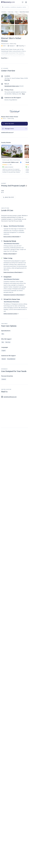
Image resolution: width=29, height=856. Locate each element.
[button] (26, 2)
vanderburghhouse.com (7, 132)
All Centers (3, 11)
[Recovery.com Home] (8, 2)
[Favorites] (22, 2)
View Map (7, 80)
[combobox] (14, 7)
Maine (16, 11)
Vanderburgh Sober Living (11, 86)
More (23, 94)
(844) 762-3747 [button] (9, 197)
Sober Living (10, 11)
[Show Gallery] (24, 32)
